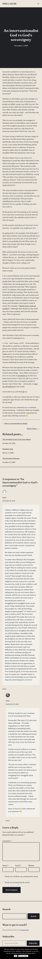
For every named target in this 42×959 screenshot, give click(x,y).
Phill (7, 701)
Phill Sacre (9, 3)
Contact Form (25, 930)
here (29, 77)
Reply (4, 689)
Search (33, 916)
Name (5, 865)
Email (18, 865)
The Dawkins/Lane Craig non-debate (16, 439)
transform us (22, 376)
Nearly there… (32, 429)
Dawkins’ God (7, 449)
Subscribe (33, 943)
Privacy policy (23, 956)
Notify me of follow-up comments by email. (21, 876)
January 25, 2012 (8, 501)
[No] (39, 953)
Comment (6, 841)
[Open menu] (38, 4)
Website (31, 865)
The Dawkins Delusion (11, 458)
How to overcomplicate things (15, 423)
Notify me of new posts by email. (17, 882)
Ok (15, 956)
